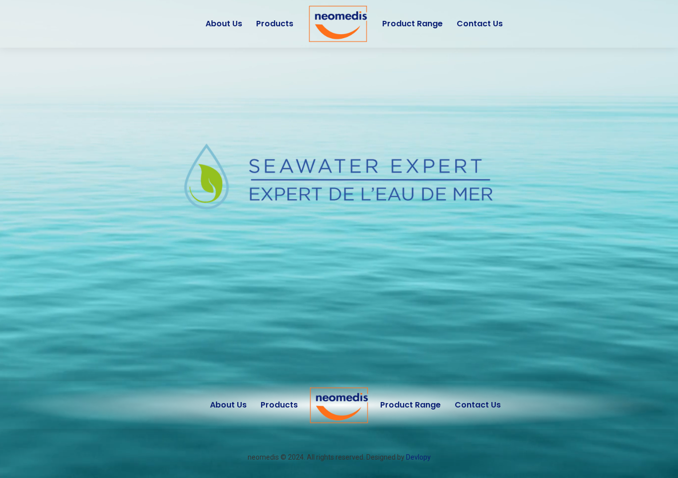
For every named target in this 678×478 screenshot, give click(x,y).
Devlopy (418, 457)
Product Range (412, 23)
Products (274, 23)
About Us (223, 23)
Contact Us (480, 23)
